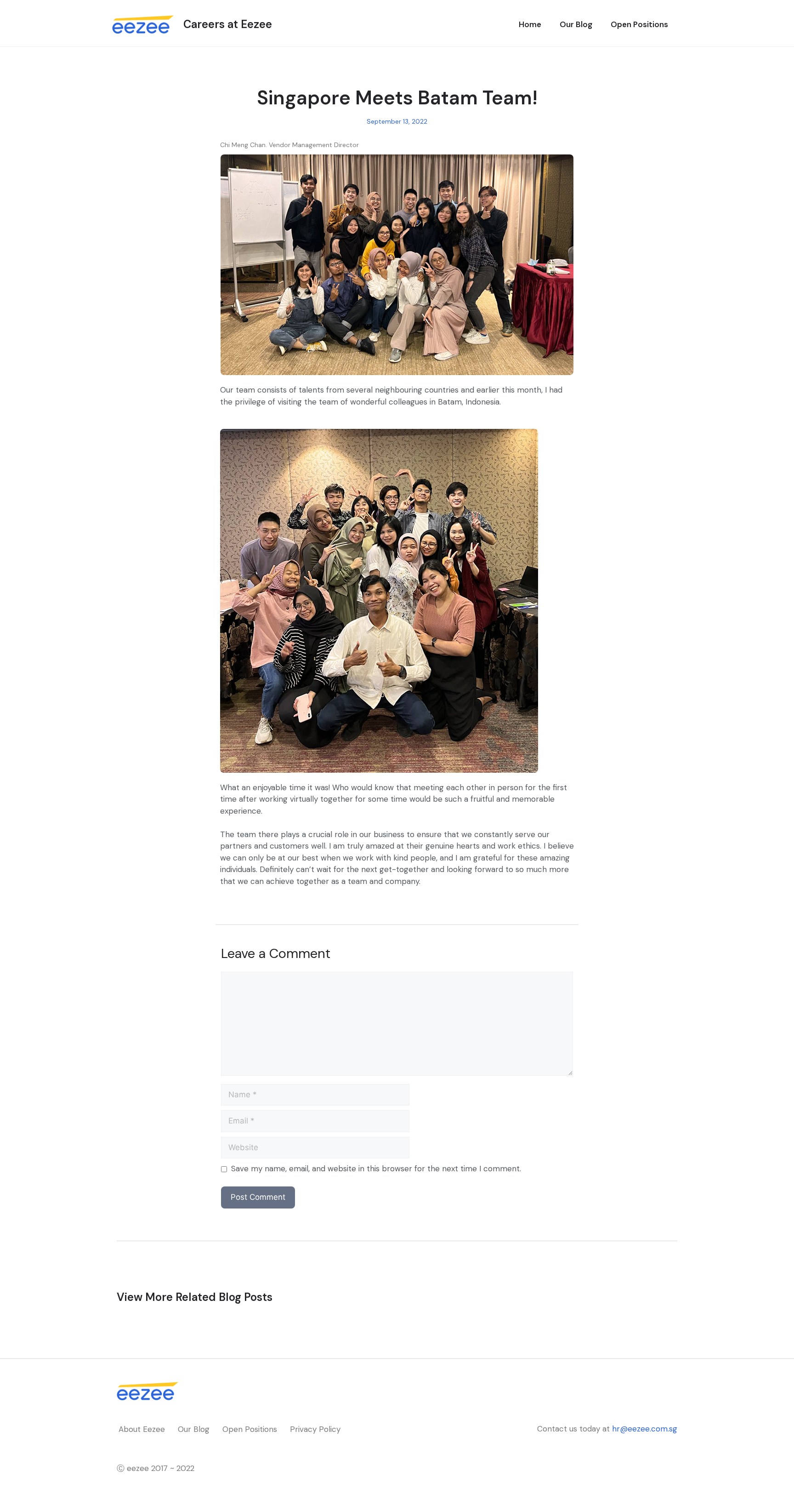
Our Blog (576, 24)
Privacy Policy (315, 1429)
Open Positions (639, 24)
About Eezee (142, 1429)
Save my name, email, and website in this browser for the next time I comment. (376, 1168)
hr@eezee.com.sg (644, 1429)
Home (530, 24)
